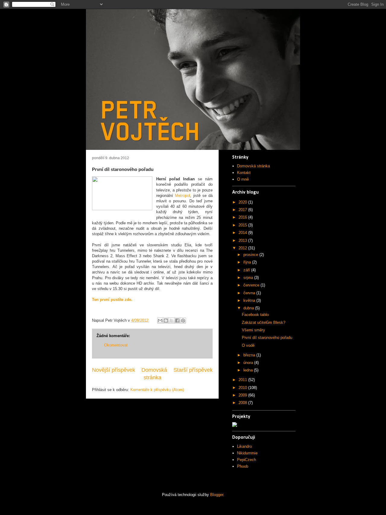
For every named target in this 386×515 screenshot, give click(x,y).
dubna (249, 308)
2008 (243, 402)
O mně (243, 179)
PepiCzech (246, 459)
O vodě (248, 345)
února (248, 362)
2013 (243, 240)
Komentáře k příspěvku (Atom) (157, 389)
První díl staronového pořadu (267, 337)
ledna (248, 370)
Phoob (242, 466)
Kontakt (244, 172)
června (249, 293)
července (252, 285)
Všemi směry (253, 330)
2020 (243, 202)
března (249, 355)
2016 (243, 217)
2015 (243, 225)
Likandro (244, 446)
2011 (243, 380)
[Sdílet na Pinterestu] (183, 321)
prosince (251, 254)
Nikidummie (247, 453)
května (249, 300)
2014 (243, 232)
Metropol (182, 195)
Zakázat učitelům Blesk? (263, 322)
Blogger (216, 494)
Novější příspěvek (113, 370)
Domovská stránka (253, 166)
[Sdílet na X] (172, 321)
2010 (243, 387)
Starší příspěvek (193, 370)
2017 (243, 209)
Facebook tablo (255, 314)
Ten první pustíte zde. (112, 299)
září (247, 270)
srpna (248, 277)
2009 (243, 395)
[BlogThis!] (166, 321)
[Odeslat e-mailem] (160, 321)
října (247, 262)
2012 (243, 248)
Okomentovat (116, 345)
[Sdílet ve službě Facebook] (177, 321)
